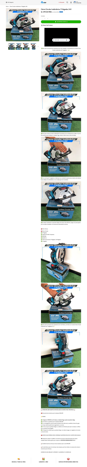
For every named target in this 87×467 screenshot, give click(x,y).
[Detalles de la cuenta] (71, 2)
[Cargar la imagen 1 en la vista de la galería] (11, 46)
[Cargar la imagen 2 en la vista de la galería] (19, 46)
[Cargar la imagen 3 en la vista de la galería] (26, 46)
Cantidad (43, 16)
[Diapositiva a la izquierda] (7, 46)
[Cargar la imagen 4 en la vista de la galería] (33, 46)
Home (7, 6)
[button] (67, 2)
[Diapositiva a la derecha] (38, 46)
